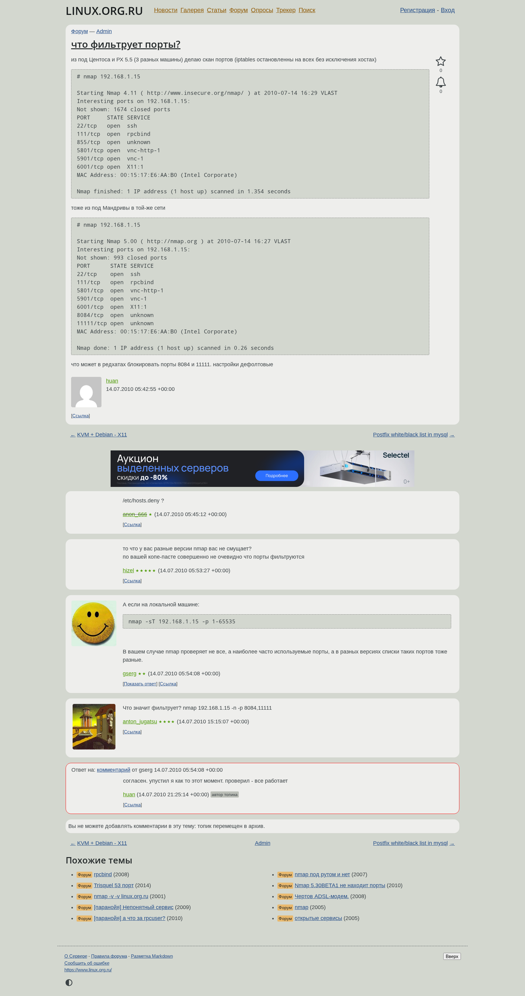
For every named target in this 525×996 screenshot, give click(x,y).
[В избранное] (440, 61)
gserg (129, 673)
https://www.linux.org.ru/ (88, 969)
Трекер (286, 10)
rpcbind (103, 874)
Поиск (307, 10)
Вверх (452, 956)
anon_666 (135, 514)
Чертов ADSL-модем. (322, 896)
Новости (165, 10)
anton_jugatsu (140, 722)
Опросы (262, 10)
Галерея (192, 10)
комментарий (113, 770)
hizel (128, 570)
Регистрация (417, 10)
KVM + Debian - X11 (102, 435)
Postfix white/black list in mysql (410, 435)
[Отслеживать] (440, 82)
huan (112, 381)
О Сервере (75, 956)
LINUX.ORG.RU (104, 10)
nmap (301, 907)
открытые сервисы (318, 918)
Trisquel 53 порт (114, 885)
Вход (448, 10)
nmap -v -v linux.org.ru (121, 896)
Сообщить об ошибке (86, 963)
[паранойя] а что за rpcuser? (129, 918)
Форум (238, 10)
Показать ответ (140, 683)
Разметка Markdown (152, 956)
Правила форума (109, 956)
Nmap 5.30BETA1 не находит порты (340, 885)
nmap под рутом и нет (322, 874)
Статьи (216, 10)
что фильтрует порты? (125, 43)
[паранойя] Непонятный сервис (133, 907)
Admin (104, 31)
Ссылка (80, 415)
